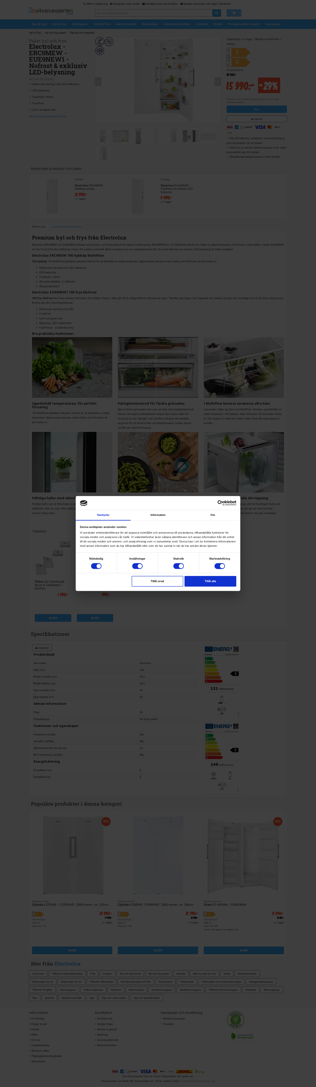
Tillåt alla (210, 581)
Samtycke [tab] (103, 515)
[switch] (137, 566)
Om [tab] (212, 515)
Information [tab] (158, 515)
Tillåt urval (157, 581)
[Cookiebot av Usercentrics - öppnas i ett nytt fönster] (220, 503)
